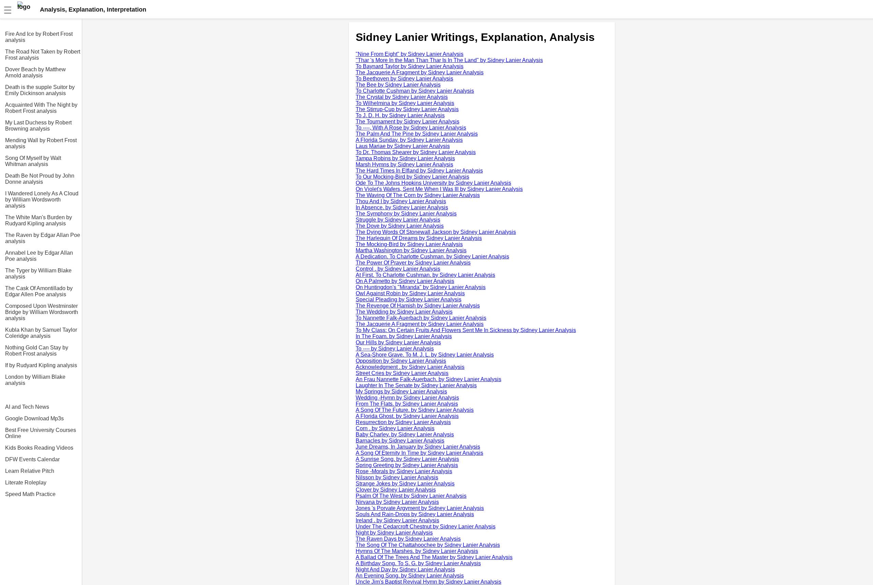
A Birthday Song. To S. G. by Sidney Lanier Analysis (418, 563)
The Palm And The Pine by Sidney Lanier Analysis (417, 134)
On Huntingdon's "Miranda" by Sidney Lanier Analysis (421, 287)
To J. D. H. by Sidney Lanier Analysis (400, 115)
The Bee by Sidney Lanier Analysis (398, 85)
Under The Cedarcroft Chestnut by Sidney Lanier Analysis (425, 526)
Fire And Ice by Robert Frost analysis (39, 37)
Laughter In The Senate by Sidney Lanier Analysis (416, 385)
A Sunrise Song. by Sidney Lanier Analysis (407, 459)
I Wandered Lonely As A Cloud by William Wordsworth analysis (41, 200)
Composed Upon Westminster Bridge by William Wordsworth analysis (41, 312)
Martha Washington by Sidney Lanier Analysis (411, 250)
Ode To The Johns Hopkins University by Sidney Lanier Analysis (433, 183)
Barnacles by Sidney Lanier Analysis (400, 441)
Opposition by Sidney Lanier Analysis (401, 361)
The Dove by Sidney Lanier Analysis (400, 226)
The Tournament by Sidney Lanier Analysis (407, 121)
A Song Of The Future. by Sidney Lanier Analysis (415, 410)
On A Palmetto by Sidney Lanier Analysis (405, 281)
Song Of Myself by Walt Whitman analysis (33, 161)
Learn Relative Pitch (29, 471)
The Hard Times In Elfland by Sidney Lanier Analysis (419, 171)
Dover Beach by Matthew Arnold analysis (35, 72)
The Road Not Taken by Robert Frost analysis (42, 55)
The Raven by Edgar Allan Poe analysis (42, 238)
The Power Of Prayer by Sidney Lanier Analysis (413, 263)
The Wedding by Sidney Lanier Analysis (404, 312)
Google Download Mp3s (34, 418)
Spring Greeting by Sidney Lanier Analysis (407, 465)
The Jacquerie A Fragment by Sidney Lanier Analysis (420, 72)
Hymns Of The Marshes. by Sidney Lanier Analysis (417, 551)
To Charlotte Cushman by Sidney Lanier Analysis (415, 91)
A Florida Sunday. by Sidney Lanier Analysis (409, 140)
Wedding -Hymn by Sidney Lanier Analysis (407, 398)
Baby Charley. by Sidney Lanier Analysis (405, 434)
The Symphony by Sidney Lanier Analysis (406, 213)
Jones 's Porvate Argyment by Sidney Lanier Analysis (420, 508)
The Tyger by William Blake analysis (38, 274)
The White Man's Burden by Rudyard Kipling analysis (38, 220)
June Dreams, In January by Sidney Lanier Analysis (418, 447)
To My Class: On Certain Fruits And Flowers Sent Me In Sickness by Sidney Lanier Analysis (466, 330)
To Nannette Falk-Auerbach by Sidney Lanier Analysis (421, 318)
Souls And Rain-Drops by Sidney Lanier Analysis (415, 514)
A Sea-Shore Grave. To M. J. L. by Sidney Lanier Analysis (425, 355)
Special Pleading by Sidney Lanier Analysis (408, 299)
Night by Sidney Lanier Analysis (394, 533)
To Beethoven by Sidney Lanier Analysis (404, 78)
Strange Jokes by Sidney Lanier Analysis (405, 483)
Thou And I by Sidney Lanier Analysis (401, 201)
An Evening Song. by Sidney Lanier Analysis (410, 576)
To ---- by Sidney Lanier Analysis (395, 348)
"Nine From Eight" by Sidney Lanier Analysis (409, 54)
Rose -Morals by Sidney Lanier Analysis (404, 471)
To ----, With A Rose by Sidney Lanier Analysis (411, 128)
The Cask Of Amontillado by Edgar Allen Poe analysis (39, 291)
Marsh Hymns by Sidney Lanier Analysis (404, 164)
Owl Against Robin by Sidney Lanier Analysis (410, 293)
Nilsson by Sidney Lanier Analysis (397, 477)
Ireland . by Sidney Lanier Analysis (397, 520)
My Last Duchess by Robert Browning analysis (38, 126)
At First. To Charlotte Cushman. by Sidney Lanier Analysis (425, 275)
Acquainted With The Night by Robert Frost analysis (41, 108)
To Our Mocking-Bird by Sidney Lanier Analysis (412, 177)
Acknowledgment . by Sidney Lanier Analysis (410, 367)
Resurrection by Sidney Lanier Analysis (403, 422)
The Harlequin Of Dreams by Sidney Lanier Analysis (419, 238)
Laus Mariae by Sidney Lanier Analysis (403, 146)
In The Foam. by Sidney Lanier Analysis (404, 336)
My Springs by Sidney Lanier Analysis (401, 391)
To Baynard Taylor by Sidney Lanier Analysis (409, 66)
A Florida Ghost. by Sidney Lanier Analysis (407, 416)
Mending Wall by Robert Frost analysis (41, 143)
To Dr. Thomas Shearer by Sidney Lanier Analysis (416, 152)
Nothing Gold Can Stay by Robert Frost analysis (36, 351)
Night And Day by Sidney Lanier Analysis (405, 569)
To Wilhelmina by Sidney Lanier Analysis (405, 103)
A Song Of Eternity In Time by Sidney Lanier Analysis (419, 453)
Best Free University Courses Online (40, 433)
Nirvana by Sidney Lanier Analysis (397, 502)
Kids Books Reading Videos (39, 448)
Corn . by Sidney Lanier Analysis (395, 428)
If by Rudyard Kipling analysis (41, 365)
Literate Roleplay (25, 482)
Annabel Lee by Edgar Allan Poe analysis (39, 256)
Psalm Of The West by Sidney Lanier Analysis (411, 496)
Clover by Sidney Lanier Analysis (396, 490)
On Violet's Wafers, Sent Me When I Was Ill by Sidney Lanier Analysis (439, 189)
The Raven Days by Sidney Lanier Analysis (408, 539)
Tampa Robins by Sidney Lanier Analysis (405, 158)
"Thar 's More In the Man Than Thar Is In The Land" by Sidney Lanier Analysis (449, 60)
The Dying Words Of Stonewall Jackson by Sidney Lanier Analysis (436, 232)
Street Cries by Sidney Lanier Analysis (402, 373)
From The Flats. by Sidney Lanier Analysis (407, 404)
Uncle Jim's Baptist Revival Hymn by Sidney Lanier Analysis (428, 582)
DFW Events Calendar (32, 459)
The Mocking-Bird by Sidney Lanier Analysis (409, 244)
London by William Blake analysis (35, 380)
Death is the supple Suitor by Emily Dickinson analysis (40, 90)
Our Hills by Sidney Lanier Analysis (398, 342)
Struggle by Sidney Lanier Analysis (398, 220)
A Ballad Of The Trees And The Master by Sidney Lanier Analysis (434, 557)
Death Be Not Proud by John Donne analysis (39, 179)
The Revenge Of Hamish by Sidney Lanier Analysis (418, 306)
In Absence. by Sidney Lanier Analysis (402, 207)
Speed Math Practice (30, 494)
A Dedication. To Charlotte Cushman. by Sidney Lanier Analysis (432, 256)
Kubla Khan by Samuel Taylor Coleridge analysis (41, 333)
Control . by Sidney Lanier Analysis (398, 269)
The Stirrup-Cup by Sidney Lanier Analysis (407, 109)
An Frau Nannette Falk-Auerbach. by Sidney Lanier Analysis (428, 379)
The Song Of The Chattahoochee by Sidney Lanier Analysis (428, 545)
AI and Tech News (27, 407)
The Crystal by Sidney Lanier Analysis (402, 97)
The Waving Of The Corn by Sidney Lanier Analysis (418, 195)
